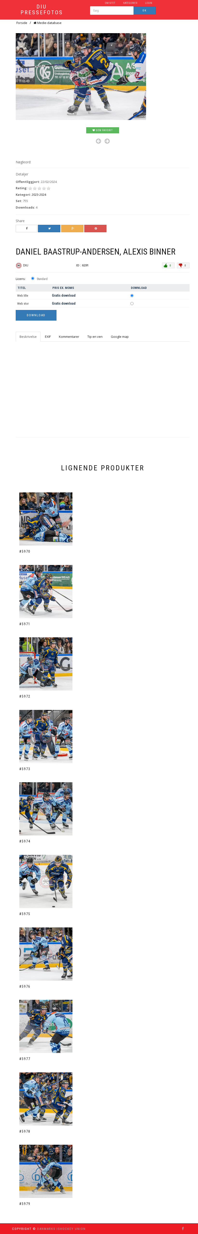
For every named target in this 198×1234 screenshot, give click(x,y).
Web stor (23, 303)
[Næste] (107, 141)
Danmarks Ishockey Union (61, 1229)
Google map (120, 336)
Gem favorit (104, 130)
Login (148, 3)
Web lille (22, 295)
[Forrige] (98, 141)
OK (144, 10)
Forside (21, 23)
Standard (42, 279)
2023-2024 (39, 194)
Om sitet (110, 3)
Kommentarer (69, 336)
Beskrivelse (28, 336)
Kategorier (130, 3)
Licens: (21, 279)
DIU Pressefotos (42, 9)
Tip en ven (95, 336)
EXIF (48, 336)
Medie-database (49, 23)
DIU (26, 265)
